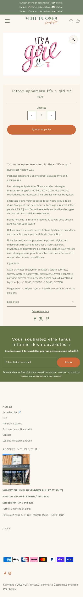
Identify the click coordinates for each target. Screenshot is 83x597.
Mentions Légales (12, 424)
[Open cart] (78, 21)
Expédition (13, 302)
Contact (7, 435)
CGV (5, 418)
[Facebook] (5, 574)
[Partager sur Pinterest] (47, 320)
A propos (7, 407)
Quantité (41, 108)
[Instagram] (10, 574)
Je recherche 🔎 (12, 412)
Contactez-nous (40, 311)
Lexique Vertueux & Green (17, 441)
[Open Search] (71, 21)
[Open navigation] (11, 21)
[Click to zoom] (73, 39)
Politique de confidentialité (17, 429)
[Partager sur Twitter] (41, 320)
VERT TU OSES (31, 585)
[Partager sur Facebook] (35, 320)
